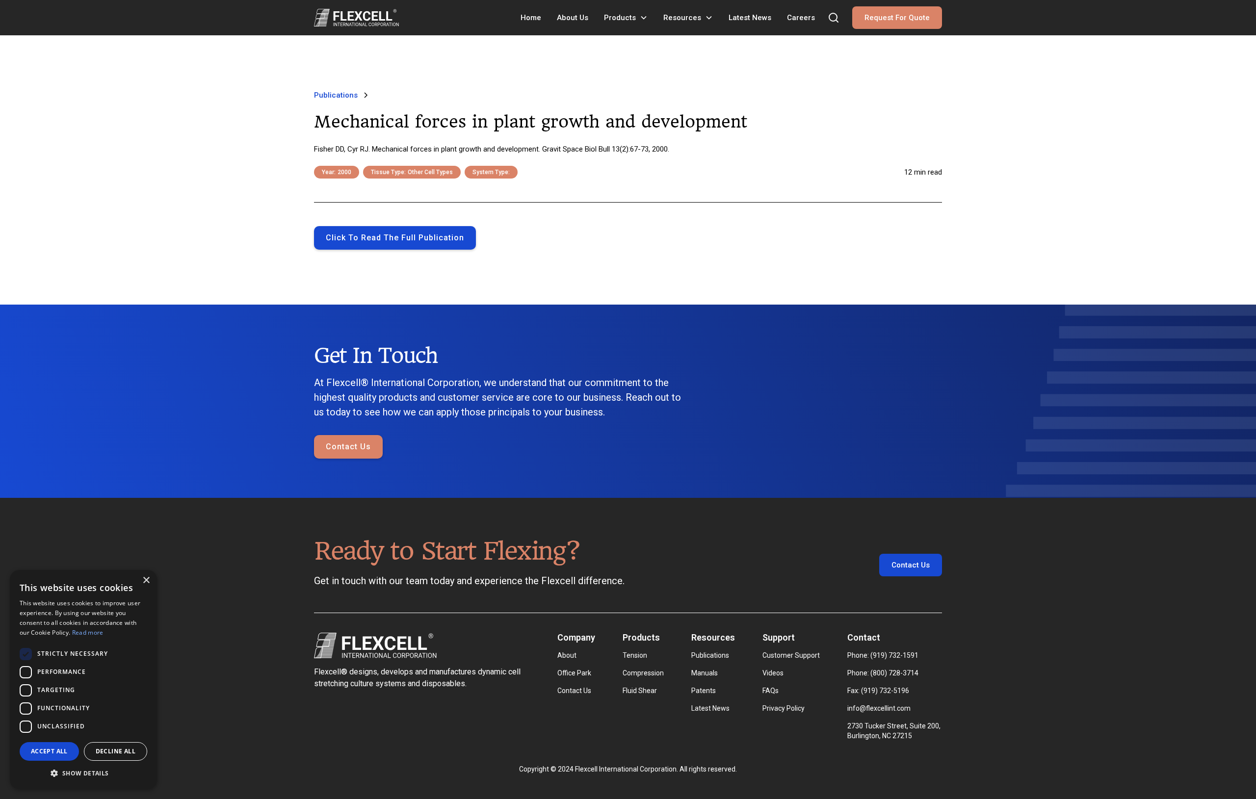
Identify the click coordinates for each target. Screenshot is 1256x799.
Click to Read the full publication (395, 237)
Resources (682, 17)
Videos (773, 673)
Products (620, 17)
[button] (625, 17)
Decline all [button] (115, 751)
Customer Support (791, 655)
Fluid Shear (640, 691)
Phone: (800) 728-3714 (882, 673)
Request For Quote (897, 17)
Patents (703, 691)
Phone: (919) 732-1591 (882, 655)
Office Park (574, 673)
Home (531, 17)
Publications (710, 655)
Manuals (704, 673)
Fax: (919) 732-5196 (878, 691)
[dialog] (83, 679)
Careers (801, 17)
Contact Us (348, 446)
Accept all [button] (49, 751)
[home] (356, 17)
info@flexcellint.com (879, 708)
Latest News (750, 17)
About (566, 655)
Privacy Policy (783, 708)
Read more (88, 632)
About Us (572, 17)
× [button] (146, 580)
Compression (643, 673)
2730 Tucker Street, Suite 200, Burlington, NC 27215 (894, 731)
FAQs (770, 691)
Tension (635, 655)
